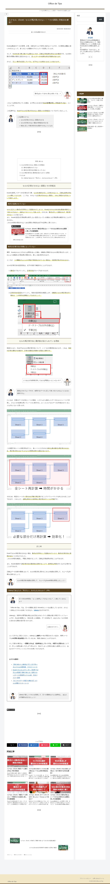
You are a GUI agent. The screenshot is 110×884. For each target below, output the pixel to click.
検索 (78, 15)
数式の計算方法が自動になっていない (35, 170)
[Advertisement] (39, 38)
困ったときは (11, 709)
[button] (66, 745)
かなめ (90, 37)
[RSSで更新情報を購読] (92, 57)
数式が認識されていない (31, 167)
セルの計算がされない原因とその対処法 (32, 165)
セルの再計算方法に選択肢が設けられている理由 (35, 172)
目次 (36, 161)
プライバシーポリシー (85, 878)
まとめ (23, 175)
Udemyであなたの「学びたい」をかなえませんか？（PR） (41, 178)
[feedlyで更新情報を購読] (89, 57)
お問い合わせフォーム (98, 878)
